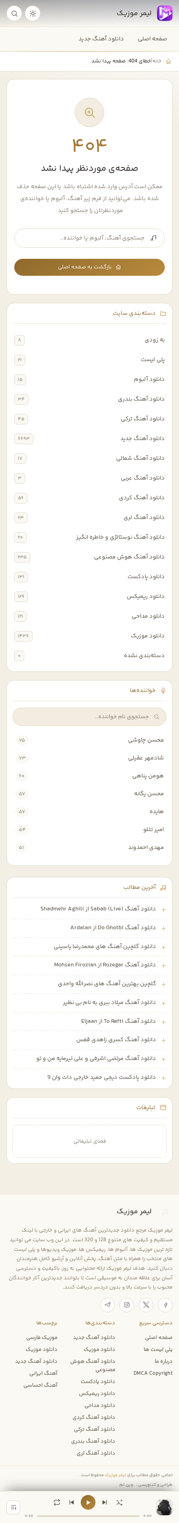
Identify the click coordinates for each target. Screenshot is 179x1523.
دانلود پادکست (146, 576)
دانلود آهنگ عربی (143, 478)
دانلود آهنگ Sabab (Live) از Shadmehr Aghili (98, 909)
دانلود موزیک (148, 636)
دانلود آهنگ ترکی (143, 419)
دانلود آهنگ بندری (141, 399)
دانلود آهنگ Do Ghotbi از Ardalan (113, 927)
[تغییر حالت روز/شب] (32, 13)
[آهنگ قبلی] (71, 1502)
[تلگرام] (107, 1305)
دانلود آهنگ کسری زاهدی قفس (116, 1039)
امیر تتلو (153, 829)
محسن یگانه (149, 793)
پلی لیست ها (158, 1349)
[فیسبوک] (165, 1305)
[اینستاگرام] (126, 1305)
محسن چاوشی (146, 740)
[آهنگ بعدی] (104, 1502)
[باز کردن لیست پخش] (13, 1507)
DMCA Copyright (153, 1373)
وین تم (126, 1484)
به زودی (155, 340)
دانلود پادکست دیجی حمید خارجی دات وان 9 (101, 1077)
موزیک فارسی (41, 1337)
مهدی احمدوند (146, 847)
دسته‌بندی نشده (144, 655)
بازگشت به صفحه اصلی (85, 267)
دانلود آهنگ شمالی (140, 458)
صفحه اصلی (152, 39)
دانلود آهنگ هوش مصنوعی (129, 557)
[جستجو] (14, 13)
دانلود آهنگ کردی (142, 497)
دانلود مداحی (148, 616)
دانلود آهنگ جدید (101, 39)
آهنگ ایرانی (43, 1373)
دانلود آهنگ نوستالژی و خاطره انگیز (120, 537)
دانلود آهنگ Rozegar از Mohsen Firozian (105, 965)
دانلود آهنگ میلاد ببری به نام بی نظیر (109, 1002)
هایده (157, 811)
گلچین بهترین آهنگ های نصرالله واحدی (107, 983)
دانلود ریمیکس (146, 596)
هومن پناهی (148, 776)
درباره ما (164, 1361)
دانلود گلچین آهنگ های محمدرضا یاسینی (105, 946)
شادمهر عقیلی (146, 758)
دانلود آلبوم (149, 379)
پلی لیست (153, 359)
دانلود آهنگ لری (144, 517)
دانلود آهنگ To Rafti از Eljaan (118, 1021)
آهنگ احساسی (40, 1385)
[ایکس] (146, 1305)
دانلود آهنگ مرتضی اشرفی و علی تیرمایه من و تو (96, 1058)
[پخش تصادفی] (119, 1502)
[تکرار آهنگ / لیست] (56, 1502)
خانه (157, 61)
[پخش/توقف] (88, 1502)
